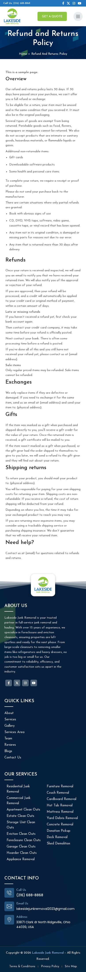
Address (21, 917)
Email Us (22, 903)
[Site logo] (12, 16)
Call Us (21, 890)
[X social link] (68, 3)
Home (23, 54)
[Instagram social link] (74, 3)
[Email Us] (9, 906)
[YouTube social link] (80, 3)
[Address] (9, 920)
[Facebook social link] (63, 3)
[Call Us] (9, 893)
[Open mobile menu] (78, 16)
